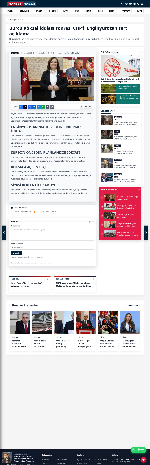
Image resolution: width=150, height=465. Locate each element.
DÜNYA (65, 11)
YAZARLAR (126, 11)
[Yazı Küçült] (81, 107)
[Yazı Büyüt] (86, 107)
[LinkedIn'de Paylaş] (34, 107)
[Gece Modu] (138, 4)
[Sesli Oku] (90, 107)
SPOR (77, 11)
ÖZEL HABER (24, 11)
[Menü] (142, 4)
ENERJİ (100, 11)
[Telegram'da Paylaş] (39, 107)
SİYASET (39, 11)
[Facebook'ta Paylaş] (21, 107)
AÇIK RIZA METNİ (83, 459)
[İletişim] (134, 4)
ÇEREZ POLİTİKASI (100, 459)
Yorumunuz (15, 226)
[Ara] (122, 4)
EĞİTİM (88, 11)
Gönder (17, 253)
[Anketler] (126, 4)
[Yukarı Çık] (143, 460)
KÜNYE (139, 11)
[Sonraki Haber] (146, 233)
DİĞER (111, 11)
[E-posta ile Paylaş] (47, 107)
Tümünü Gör (133, 305)
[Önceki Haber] (4, 233)
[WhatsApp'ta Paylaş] (43, 107)
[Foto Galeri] (130, 4)
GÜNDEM (9, 11)
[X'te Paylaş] (25, 107)
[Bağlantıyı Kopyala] (52, 107)
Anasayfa (12, 19)
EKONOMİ (52, 11)
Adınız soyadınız (17, 243)
